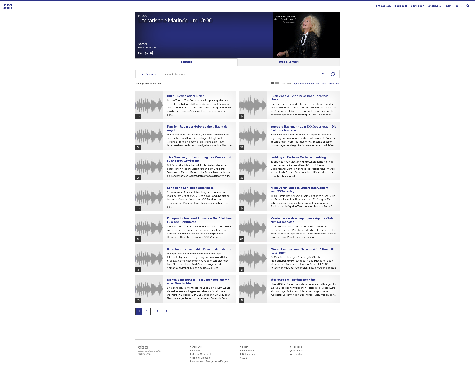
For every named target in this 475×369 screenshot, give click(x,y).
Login (448, 6)
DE (457, 6)
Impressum (248, 351)
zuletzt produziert (330, 84)
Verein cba (197, 351)
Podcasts (400, 6)
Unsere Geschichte (201, 354)
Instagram (297, 351)
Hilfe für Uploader (201, 358)
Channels (434, 6)
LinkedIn (297, 354)
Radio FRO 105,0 (147, 48)
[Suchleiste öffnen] (467, 6)
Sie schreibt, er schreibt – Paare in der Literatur (199, 249)
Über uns (196, 347)
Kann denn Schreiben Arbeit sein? (190, 188)
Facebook (297, 347)
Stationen (418, 6)
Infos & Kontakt (289, 62)
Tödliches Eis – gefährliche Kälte (293, 279)
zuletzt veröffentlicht (308, 84)
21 (158, 311)
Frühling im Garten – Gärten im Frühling (298, 157)
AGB (244, 358)
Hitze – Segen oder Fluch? (185, 96)
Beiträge (186, 62)
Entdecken (383, 6)
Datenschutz (248, 354)
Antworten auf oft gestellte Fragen (209, 361)
